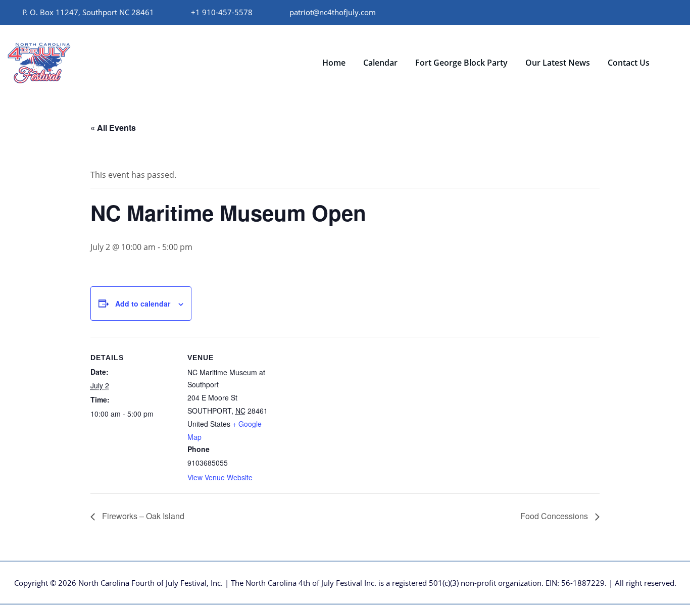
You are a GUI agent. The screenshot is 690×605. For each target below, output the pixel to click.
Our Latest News (557, 62)
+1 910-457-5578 (222, 12)
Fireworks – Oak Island (142, 516)
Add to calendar (142, 303)
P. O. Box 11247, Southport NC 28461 (88, 12)
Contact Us (629, 62)
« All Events (113, 127)
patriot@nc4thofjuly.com (332, 12)
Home (334, 62)
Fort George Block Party (461, 62)
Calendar (380, 62)
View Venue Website (220, 477)
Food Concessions (555, 516)
